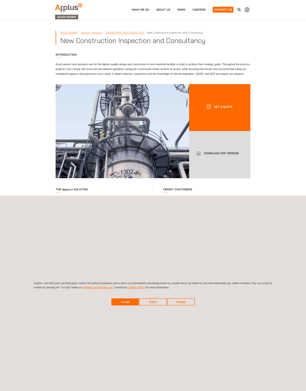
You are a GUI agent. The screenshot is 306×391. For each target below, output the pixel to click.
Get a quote (223, 106)
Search (239, 10)
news (181, 9)
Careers (199, 9)
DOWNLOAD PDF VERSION (221, 153)
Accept (125, 301)
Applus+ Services (91, 32)
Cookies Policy (136, 287)
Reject (153, 301)
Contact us (223, 9)
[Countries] (247, 9)
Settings (181, 301)
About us (163, 9)
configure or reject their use (97, 287)
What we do (140, 9)
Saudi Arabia (68, 32)
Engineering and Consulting (125, 32)
